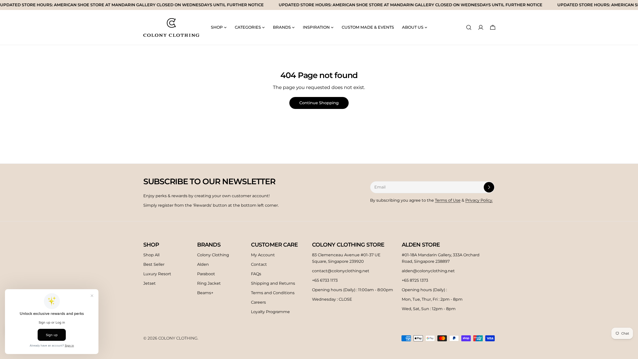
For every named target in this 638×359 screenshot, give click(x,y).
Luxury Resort (157, 273)
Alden (203, 264)
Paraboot (206, 273)
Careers (258, 302)
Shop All (151, 255)
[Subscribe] (489, 187)
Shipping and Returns (273, 283)
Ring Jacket (209, 283)
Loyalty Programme (270, 311)
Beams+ (205, 292)
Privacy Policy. (479, 200)
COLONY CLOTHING (177, 338)
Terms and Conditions (273, 292)
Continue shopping (319, 102)
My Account (263, 255)
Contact (259, 264)
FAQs (256, 273)
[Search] (469, 27)
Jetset (149, 283)
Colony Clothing (213, 255)
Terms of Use (448, 200)
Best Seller (153, 264)
